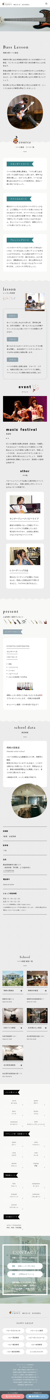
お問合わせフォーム (26, 1274)
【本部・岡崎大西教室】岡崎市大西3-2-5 (25, 1369)
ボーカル (14, 1102)
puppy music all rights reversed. (29, 1389)
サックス (36, 1185)
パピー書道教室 (13, 1344)
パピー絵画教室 (36, 1344)
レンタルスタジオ (36, 1352)
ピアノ (14, 1143)
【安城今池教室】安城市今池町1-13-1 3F (25, 1382)
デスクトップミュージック (36, 1123)
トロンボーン (36, 1195)
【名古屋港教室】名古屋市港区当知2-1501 (25, 1379)
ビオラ (14, 1154)
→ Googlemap (8, 870)
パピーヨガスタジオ (13, 1330)
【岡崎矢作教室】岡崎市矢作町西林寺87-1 (25, 1372)
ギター (36, 1102)
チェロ (36, 1154)
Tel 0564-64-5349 (25, 1367)
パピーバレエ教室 (36, 1330)
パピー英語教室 (13, 1337)
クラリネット (14, 1206)
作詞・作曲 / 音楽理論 (14, 1226)
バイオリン (36, 1143)
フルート (14, 1185)
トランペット (14, 1195)
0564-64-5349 (8, 884)
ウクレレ (14, 1164)
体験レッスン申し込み (26, 1266)
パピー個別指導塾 (13, 1352)
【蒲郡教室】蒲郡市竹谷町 (25, 1385)
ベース (14, 1112)
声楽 (35, 1164)
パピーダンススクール (36, 1337)
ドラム (36, 1112)
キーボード (14, 1123)
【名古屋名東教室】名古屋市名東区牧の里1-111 (25, 1377)
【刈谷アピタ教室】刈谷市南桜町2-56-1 (25, 1375)
